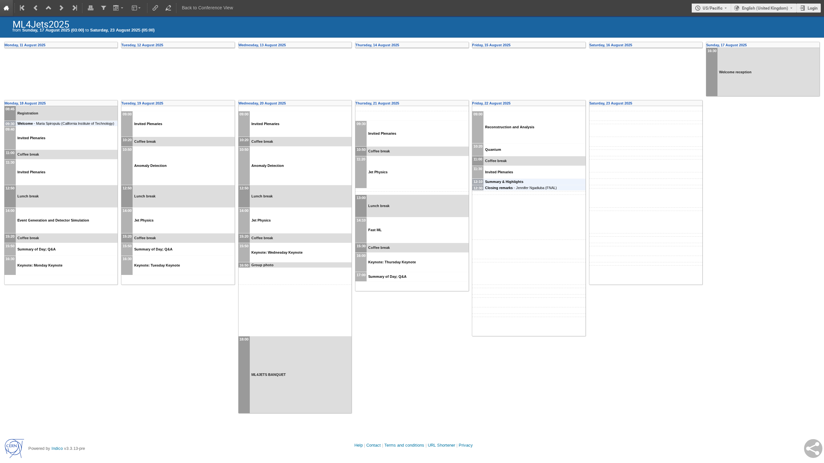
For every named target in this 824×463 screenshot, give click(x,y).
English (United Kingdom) (765, 8)
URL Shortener (441, 445)
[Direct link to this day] (115, 45)
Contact (373, 445)
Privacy (466, 445)
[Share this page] (813, 448)
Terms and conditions (404, 445)
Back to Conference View (207, 8)
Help (358, 445)
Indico (57, 448)
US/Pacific (713, 8)
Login (813, 8)
